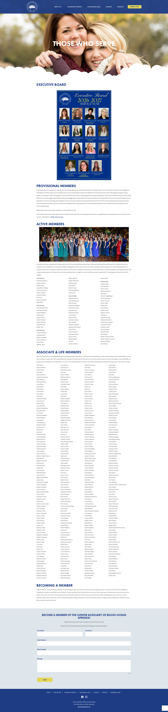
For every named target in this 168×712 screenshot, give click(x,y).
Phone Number (41, 649)
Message (39, 659)
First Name (41, 630)
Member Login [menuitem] (134, 7)
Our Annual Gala (85, 692)
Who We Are (57, 692)
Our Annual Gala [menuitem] (94, 7)
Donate (96, 692)
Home (48, 692)
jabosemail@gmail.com (84, 707)
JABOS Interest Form (56, 217)
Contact (104, 692)
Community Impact (70, 692)
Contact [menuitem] (120, 7)
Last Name (89, 630)
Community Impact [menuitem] (74, 7)
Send (45, 680)
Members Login (115, 692)
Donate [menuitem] (109, 7)
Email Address (42, 640)
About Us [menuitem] (57, 7)
